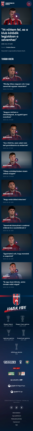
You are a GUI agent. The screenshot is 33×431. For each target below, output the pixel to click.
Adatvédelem (16, 412)
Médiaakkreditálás (16, 419)
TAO (16, 425)
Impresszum (16, 422)
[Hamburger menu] (29, 3)
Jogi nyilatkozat (16, 415)
